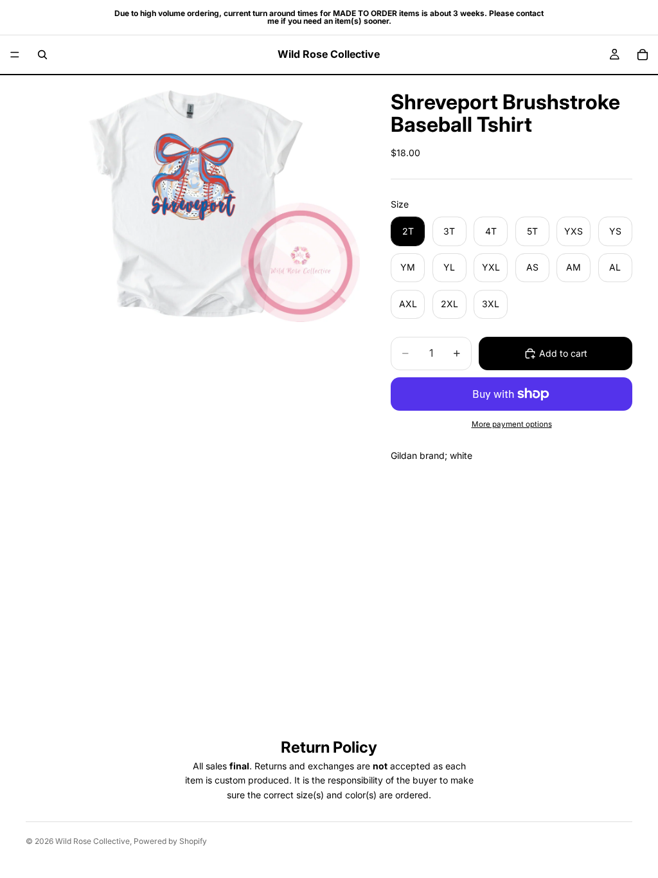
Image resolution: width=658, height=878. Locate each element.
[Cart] (642, 54)
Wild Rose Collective (92, 841)
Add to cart (563, 353)
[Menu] (15, 54)
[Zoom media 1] (193, 198)
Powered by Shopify (170, 841)
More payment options (512, 424)
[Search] (42, 54)
